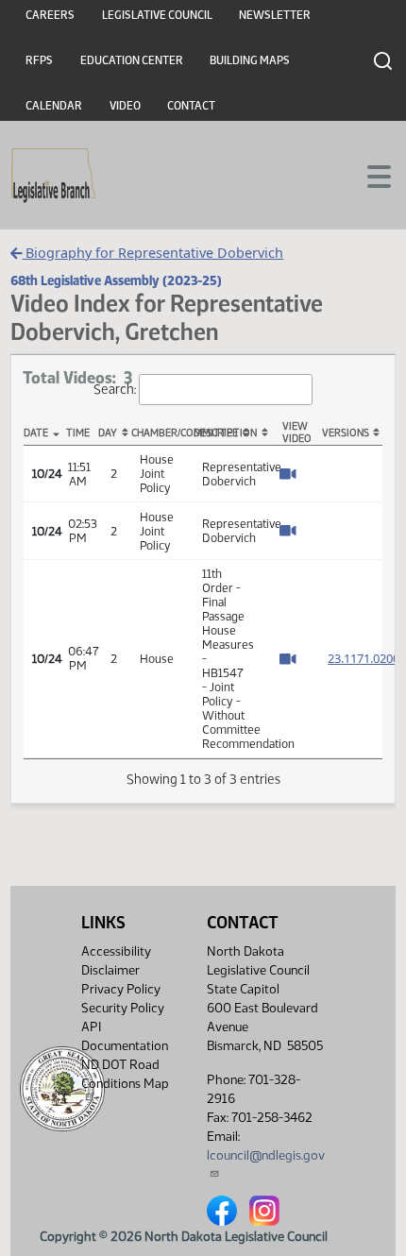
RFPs (39, 60)
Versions (345, 433)
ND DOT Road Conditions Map (125, 1074)
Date (36, 433)
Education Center (131, 60)
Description (225, 433)
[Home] (53, 175)
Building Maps (250, 60)
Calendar (53, 105)
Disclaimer (110, 970)
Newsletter (275, 15)
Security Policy (122, 1008)
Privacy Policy (121, 989)
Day (107, 433)
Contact (191, 105)
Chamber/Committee (162, 433)
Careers (50, 15)
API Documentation (124, 1036)
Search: (114, 389)
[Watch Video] (287, 475)
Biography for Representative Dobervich (152, 253)
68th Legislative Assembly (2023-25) (116, 280)
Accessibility (116, 951)
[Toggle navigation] (369, 175)
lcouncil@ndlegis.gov (266, 1155)
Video (125, 105)
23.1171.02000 (367, 658)
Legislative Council (157, 15)
